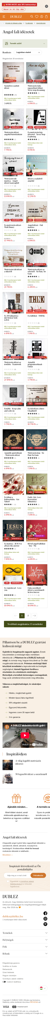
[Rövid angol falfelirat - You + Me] (36, 530)
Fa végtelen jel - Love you (12, 589)
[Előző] (15, 615)
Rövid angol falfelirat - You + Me (36, 545)
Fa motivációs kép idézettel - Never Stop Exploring (36, 134)
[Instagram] (45, 919)
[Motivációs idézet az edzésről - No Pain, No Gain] (36, 256)
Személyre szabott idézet (11, 87)
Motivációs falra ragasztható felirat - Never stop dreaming (36, 88)
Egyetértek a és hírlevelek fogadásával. (22, 884)
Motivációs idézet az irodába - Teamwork (12, 363)
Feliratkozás (38, 875)
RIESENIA (34, 1002)
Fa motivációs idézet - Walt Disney (13, 226)
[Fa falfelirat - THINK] (36, 303)
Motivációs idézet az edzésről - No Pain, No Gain (37, 271)
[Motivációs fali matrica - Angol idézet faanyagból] (13, 165)
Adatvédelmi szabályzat (23, 1013)
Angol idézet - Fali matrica (35, 226)
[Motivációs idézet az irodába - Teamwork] (13, 349)
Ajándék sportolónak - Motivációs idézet (13, 454)
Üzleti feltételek (8, 972)
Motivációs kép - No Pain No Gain (36, 454)
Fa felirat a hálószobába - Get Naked (11, 499)
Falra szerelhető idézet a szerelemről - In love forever (36, 590)
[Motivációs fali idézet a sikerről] (13, 256)
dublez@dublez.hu (13, 916)
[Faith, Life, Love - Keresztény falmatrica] (36, 484)
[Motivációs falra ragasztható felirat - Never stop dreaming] (36, 73)
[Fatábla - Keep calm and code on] (13, 395)
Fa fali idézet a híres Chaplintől (36, 410)
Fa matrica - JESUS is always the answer (13, 545)
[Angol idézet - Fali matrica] (36, 212)
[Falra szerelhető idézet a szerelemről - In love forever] (36, 575)
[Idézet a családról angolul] (36, 165)
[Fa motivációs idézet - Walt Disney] (13, 212)
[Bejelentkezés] (41, 16)
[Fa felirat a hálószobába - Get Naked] (13, 484)
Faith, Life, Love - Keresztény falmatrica (35, 499)
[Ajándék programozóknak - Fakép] (36, 349)
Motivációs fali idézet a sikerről (13, 270)
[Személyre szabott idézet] (13, 73)
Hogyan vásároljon (9, 976)
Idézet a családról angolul (35, 180)
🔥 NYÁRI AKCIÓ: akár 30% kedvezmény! (19, 5)
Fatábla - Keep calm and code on (12, 410)
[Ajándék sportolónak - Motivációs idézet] (13, 440)
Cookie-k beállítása (14, 982)
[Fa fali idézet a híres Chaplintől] (36, 395)
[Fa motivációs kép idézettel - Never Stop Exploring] (36, 119)
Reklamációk (7, 969)
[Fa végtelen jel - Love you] (13, 575)
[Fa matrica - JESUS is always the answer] (13, 530)
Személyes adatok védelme (13, 979)
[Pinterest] (45, 924)
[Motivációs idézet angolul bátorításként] (13, 119)
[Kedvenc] (36, 16)
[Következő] (34, 615)
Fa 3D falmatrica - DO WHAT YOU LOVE (11, 318)
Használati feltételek (10, 1015)
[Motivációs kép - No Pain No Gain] (36, 440)
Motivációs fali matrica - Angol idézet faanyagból (11, 181)
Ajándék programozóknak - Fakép (35, 364)
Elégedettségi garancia (11, 963)
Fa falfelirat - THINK (36, 316)
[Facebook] (45, 913)
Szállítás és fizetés (10, 966)
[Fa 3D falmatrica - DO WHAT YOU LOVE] (13, 303)
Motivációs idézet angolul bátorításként (13, 133)
